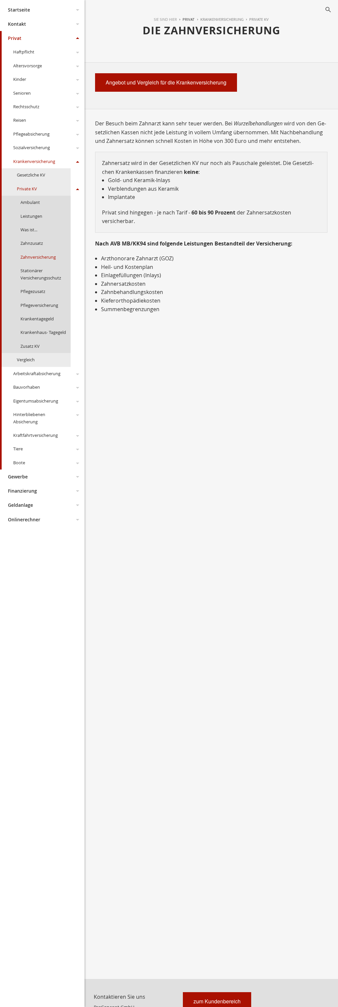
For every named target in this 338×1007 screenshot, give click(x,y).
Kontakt (17, 24)
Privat (14, 38)
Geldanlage (20, 505)
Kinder (19, 79)
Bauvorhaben (26, 387)
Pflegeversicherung (39, 305)
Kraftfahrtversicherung (35, 435)
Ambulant (30, 202)
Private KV (27, 189)
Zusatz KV (30, 346)
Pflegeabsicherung (31, 134)
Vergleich (26, 360)
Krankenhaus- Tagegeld (43, 332)
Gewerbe (18, 476)
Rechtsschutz (26, 107)
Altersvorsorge (27, 66)
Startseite (19, 10)
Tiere (18, 449)
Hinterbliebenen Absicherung (29, 417)
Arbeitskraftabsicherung (36, 373)
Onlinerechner (24, 519)
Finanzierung (22, 491)
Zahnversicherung (38, 257)
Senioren (22, 93)
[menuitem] (185, 19)
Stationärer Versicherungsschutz (40, 274)
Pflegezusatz (32, 291)
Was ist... (28, 230)
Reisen (19, 120)
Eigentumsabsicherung (35, 401)
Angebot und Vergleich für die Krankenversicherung (166, 82)
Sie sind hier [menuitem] (165, 19)
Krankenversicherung (34, 161)
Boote (19, 463)
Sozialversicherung (31, 147)
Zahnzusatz (31, 243)
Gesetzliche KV (31, 175)
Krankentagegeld (37, 319)
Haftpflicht (23, 52)
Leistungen (31, 216)
